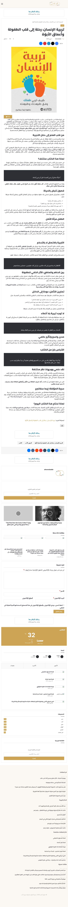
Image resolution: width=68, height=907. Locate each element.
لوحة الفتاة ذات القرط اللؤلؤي (45, 687)
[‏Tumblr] (44, 450)
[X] (52, 43)
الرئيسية (61, 22)
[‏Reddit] (36, 450)
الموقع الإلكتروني (27, 598)
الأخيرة (34, 665)
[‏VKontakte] (32, 450)
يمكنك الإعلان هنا (34, 12)
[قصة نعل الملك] (59, 681)
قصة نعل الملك (49, 679)
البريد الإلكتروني (58, 598)
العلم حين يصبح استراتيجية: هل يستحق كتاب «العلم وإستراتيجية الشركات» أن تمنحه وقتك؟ (13, 551)
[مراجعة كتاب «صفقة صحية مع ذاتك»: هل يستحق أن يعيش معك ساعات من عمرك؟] (34, 542)
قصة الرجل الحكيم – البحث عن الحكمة (43, 694)
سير (62, 719)
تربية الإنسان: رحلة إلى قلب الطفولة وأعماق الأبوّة (40, 420)
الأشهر (56, 665)
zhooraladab (58, 38)
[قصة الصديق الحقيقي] (59, 674)
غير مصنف (60, 732)
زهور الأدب (28, 443)
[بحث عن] (66, 4)
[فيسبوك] (56, 43)
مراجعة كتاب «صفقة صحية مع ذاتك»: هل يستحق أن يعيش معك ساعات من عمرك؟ (34, 551)
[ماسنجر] (40, 43)
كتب (57, 22)
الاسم (61, 591)
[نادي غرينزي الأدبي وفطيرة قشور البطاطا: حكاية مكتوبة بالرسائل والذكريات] (59, 704)
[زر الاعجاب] (62, 425)
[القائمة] (2, 4)
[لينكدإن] (48, 43)
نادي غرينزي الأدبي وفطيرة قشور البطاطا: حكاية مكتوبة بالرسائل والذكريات (32, 701)
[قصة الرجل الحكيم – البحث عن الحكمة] (59, 696)
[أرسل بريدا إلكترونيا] (54, 38)
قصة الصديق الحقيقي (47, 672)
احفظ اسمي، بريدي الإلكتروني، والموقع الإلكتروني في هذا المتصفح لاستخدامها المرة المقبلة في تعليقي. (34, 606)
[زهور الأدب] (55, 3)
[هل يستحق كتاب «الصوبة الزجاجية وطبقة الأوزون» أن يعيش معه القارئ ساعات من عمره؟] (55, 542)
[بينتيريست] (44, 43)
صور (62, 724)
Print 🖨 (8, 116)
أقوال (62, 727)
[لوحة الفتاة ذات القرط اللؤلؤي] (59, 689)
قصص (61, 729)
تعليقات (12, 665)
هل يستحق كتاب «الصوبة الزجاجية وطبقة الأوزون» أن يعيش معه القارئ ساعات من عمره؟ (56, 552)
